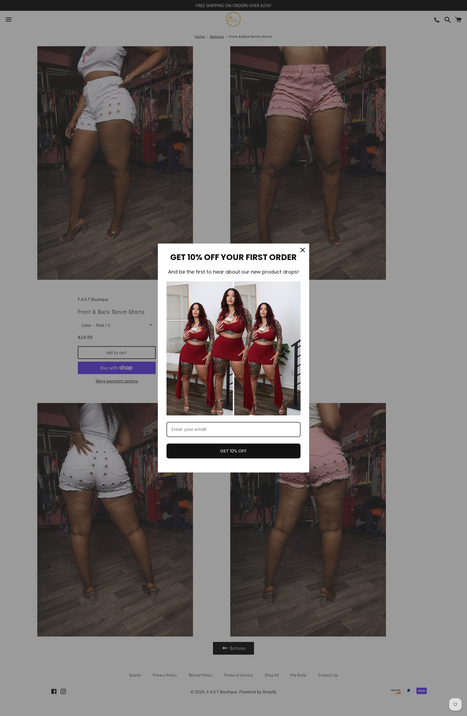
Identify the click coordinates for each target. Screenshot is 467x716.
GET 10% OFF (233, 451)
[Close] (302, 250)
